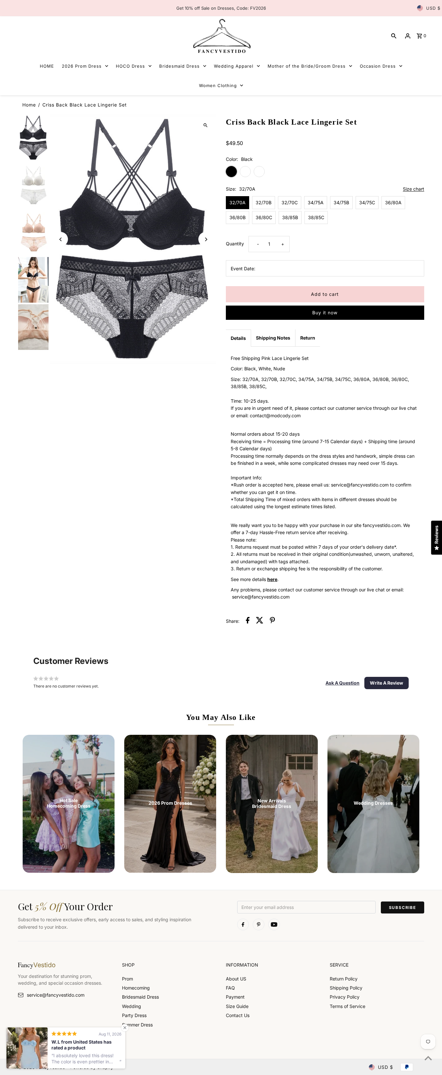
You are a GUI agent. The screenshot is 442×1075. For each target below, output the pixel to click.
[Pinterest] (258, 924)
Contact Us (237, 1015)
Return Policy (344, 978)
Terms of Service (347, 1006)
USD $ (433, 8)
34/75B (341, 202)
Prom (127, 978)
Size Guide (237, 1006)
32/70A (237, 202)
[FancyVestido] (221, 35)
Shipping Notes (273, 338)
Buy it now (324, 312)
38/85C (316, 217)
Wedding (131, 1006)
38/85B (290, 217)
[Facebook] (243, 924)
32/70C (290, 202)
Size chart (413, 189)
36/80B (237, 217)
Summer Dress (137, 1024)
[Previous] (60, 239)
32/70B (263, 202)
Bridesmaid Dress (140, 997)
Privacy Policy (344, 997)
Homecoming (136, 988)
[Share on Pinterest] (272, 621)
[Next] (205, 239)
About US (236, 978)
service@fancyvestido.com (55, 995)
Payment (235, 997)
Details (238, 338)
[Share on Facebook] (247, 621)
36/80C (264, 217)
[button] (342, 683)
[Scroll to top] (428, 1058)
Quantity (235, 243)
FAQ (230, 988)
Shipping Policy (346, 988)
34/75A (316, 202)
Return (307, 338)
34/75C (367, 202)
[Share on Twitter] (259, 621)
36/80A (393, 202)
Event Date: (243, 268)
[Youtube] (274, 924)
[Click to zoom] (205, 125)
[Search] (394, 36)
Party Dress (134, 1015)
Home (29, 104)
